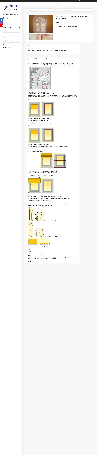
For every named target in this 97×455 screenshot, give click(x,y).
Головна (48, 3)
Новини (4, 30)
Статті (4, 34)
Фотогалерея (5, 24)
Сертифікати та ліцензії (8, 40)
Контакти (78, 3)
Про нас (4, 37)
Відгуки (4, 44)
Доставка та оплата (7, 47)
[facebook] (28, 261)
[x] (30, 261)
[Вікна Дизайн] (11, 8)
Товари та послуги (7, 27)
